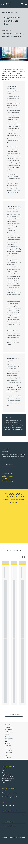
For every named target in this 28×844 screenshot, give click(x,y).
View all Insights (14, 714)
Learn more (10, 464)
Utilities (4, 478)
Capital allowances (7, 476)
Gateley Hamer (7, 36)
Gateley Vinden (7, 33)
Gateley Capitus (18, 33)
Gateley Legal (16, 36)
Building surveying (7, 481)
